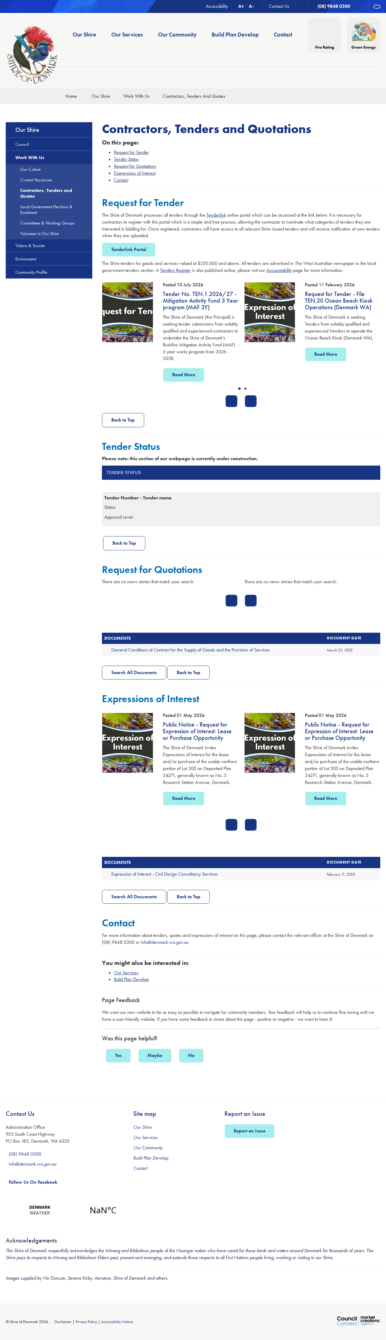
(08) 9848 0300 (25, 1154)
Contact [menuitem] (283, 34)
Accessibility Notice (117, 1321)
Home (71, 96)
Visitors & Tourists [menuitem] (30, 245)
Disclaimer (62, 1321)
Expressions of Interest (135, 173)
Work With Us (136, 96)
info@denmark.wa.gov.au (164, 942)
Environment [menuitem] (25, 259)
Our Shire (101, 96)
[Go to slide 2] (245, 388)
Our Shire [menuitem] (84, 34)
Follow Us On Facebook (33, 1182)
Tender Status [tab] (123, 472)
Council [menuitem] (22, 144)
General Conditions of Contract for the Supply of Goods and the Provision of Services (190, 650)
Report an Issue (249, 1131)
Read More (183, 354)
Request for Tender (131, 152)
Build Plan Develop (150, 1158)
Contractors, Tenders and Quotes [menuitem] (46, 193)
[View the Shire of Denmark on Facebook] (362, 6)
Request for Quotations (135, 166)
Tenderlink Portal (128, 249)
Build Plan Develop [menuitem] (235, 34)
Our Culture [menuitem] (30, 169)
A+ (241, 6)
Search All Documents (134, 672)
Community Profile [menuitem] (31, 272)
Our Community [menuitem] (177, 34)
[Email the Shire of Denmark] (302, 6)
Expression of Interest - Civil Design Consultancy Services (164, 874)
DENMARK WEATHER (71, 1210)
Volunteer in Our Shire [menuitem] (39, 233)
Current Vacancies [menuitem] (36, 180)
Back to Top (123, 420)
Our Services (145, 1137)
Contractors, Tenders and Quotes (194, 96)
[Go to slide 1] (239, 388)
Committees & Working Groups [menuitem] (47, 223)
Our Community (148, 1147)
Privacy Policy (86, 1321)
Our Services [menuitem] (127, 34)
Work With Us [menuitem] (29, 157)
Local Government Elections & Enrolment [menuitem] (46, 209)
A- (251, 6)
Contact (121, 180)
